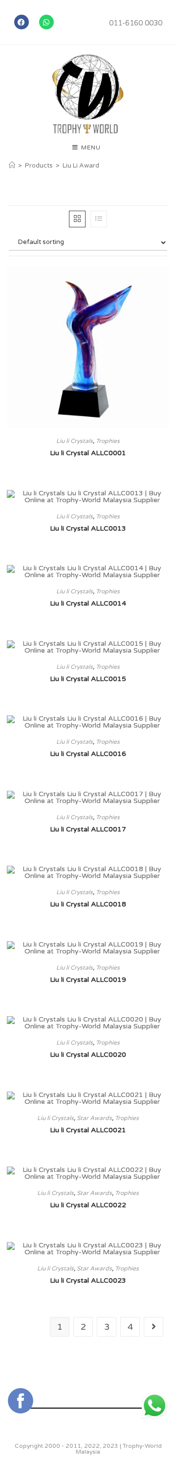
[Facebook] (21, 22)
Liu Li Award (81, 166)
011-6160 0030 (135, 23)
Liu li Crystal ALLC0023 (88, 1280)
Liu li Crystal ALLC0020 (88, 1054)
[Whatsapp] (46, 22)
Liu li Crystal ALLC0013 (88, 528)
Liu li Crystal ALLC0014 (88, 603)
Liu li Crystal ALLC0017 (88, 829)
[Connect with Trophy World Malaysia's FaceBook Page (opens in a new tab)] (20, 1401)
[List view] (98, 219)
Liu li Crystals (74, 441)
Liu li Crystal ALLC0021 (88, 1130)
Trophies (108, 441)
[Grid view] (77, 219)
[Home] (12, 166)
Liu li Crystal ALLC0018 (88, 904)
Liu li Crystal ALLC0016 (88, 754)
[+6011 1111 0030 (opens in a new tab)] (154, 1405)
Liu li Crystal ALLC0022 (88, 1205)
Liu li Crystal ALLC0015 (88, 679)
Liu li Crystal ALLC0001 (88, 453)
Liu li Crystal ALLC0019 (88, 979)
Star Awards (94, 1118)
